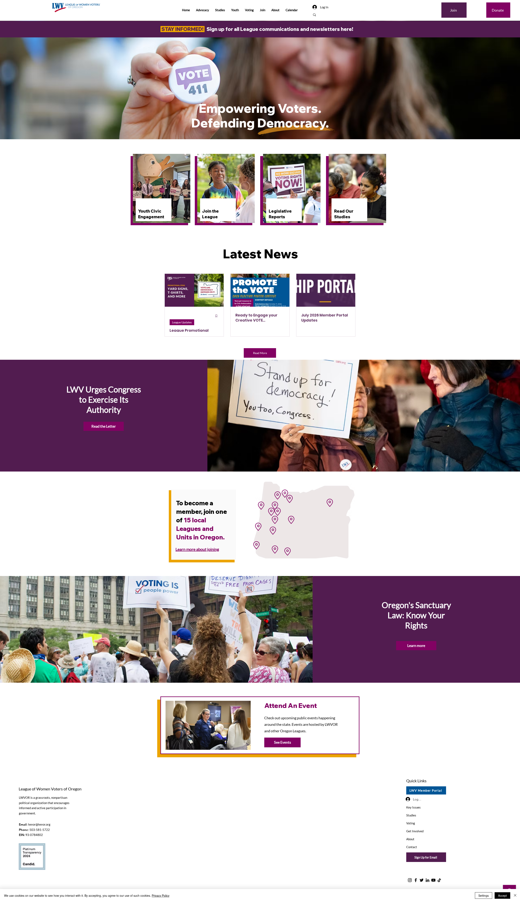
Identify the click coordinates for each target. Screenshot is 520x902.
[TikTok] (439, 880)
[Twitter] (421, 880)
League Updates (182, 322)
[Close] (515, 895)
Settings (483, 895)
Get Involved (415, 831)
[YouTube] (433, 880)
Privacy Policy (160, 895)
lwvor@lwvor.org (39, 824)
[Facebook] (415, 880)
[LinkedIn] (427, 880)
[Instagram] (409, 880)
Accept (502, 895)
